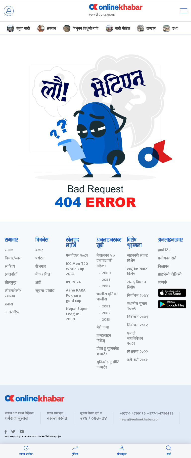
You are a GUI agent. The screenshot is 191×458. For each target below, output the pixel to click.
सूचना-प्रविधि (44, 291)
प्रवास (9, 304)
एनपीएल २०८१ (77, 255)
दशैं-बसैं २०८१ (137, 360)
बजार (39, 250)
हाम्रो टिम (164, 250)
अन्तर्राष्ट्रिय (12, 312)
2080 (106, 273)
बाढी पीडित (122, 28)
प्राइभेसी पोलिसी (170, 274)
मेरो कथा (102, 327)
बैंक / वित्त (42, 274)
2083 (106, 319)
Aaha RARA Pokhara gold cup (76, 295)
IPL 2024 (73, 282)
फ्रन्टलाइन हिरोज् (103, 338)
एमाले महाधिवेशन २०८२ (135, 338)
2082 (106, 286)
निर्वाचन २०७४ (138, 295)
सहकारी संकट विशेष (137, 258)
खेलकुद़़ (10, 283)
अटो (38, 283)
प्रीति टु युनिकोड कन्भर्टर (107, 351)
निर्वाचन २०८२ (137, 325)
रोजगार (40, 266)
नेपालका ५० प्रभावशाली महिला (105, 261)
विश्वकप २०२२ (137, 352)
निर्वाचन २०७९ (137, 317)
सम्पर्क (162, 283)
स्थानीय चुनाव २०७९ (137, 306)
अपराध (51, 28)
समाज (9, 250)
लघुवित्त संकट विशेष (137, 272)
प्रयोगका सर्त (167, 258)
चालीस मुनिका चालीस (107, 297)
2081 (106, 279)
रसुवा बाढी (23, 28)
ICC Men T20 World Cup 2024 (77, 269)
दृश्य (175, 28)
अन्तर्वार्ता (11, 274)
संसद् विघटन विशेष (136, 285)
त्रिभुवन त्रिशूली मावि (85, 28)
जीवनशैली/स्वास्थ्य (13, 294)
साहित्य (10, 266)
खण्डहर (151, 28)
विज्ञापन (163, 266)
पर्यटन (40, 258)
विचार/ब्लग (13, 258)
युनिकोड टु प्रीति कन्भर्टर (107, 365)
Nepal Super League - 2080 (77, 314)
